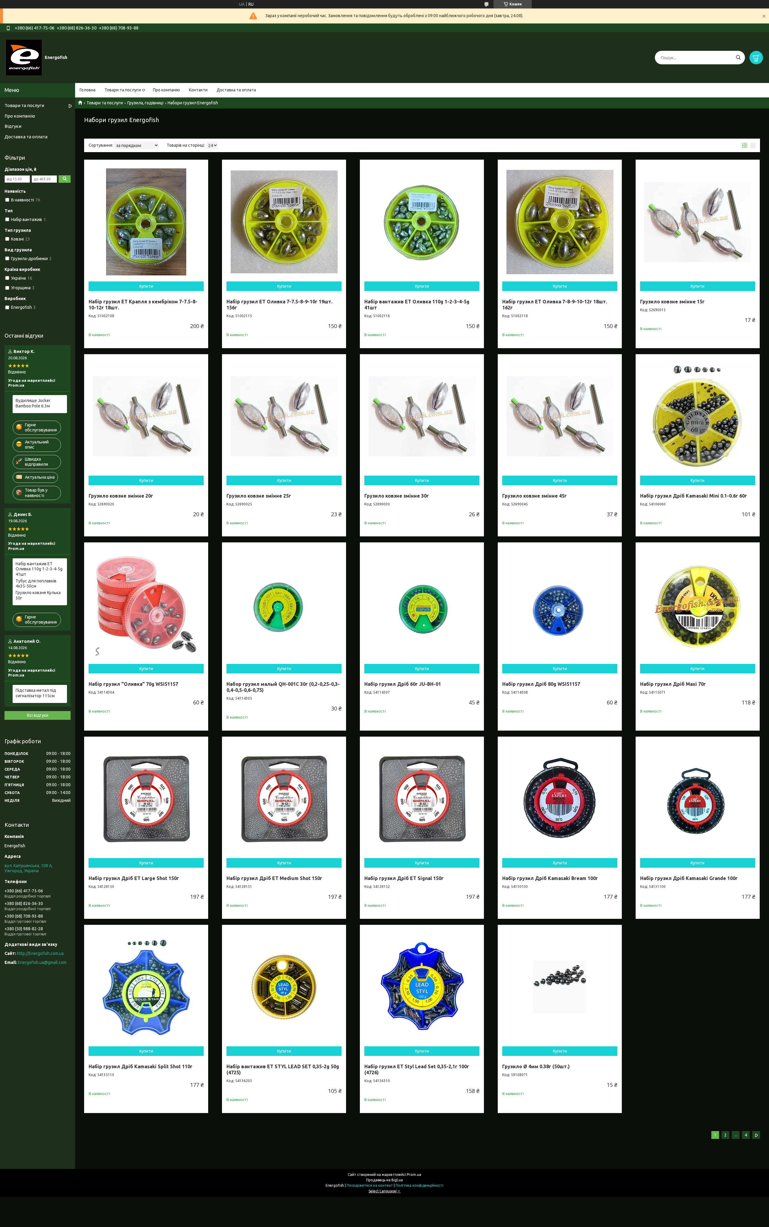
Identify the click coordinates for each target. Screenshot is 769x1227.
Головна (88, 89)
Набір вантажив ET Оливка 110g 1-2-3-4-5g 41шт (39, 569)
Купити (146, 286)
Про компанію (166, 89)
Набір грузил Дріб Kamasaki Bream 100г (550, 878)
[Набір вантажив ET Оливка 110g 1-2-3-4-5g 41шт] (422, 222)
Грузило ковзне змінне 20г (121, 495)
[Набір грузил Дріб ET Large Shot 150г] (146, 799)
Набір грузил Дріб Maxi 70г (673, 684)
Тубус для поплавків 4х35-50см (36, 583)
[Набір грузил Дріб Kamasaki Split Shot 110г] (146, 987)
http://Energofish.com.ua (40, 953)
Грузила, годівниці (145, 102)
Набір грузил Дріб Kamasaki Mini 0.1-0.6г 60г (693, 495)
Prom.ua (414, 1174)
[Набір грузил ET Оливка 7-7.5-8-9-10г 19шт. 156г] (284, 222)
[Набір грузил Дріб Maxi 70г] (698, 604)
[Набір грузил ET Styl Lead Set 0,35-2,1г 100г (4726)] (422, 987)
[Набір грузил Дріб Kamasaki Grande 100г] (698, 799)
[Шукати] (738, 57)
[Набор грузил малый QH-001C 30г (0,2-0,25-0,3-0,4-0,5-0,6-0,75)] (284, 604)
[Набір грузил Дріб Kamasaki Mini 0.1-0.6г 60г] (698, 416)
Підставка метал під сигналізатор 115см (36, 693)
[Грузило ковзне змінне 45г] (560, 416)
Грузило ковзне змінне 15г (672, 301)
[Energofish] (24, 57)
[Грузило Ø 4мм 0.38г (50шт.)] (560, 987)
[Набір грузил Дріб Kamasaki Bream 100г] (560, 799)
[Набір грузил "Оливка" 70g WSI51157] (146, 604)
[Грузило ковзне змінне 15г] (698, 222)
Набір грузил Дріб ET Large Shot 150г (134, 878)
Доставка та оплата (236, 89)
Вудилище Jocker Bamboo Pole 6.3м (33, 403)
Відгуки (13, 126)
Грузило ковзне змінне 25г (258, 495)
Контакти (198, 89)
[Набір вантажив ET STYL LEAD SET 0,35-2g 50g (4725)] (284, 987)
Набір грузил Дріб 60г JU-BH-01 (402, 684)
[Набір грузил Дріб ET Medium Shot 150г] (284, 799)
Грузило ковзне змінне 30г (396, 495)
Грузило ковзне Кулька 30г (38, 595)
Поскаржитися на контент (370, 1185)
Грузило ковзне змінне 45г (534, 495)
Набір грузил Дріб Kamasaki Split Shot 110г (141, 1066)
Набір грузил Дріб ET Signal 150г (404, 878)
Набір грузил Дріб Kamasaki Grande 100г (689, 878)
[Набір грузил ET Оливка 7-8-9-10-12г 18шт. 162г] (560, 222)
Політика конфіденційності (419, 1185)
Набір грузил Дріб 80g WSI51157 (541, 684)
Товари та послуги (123, 89)
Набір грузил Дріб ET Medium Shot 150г (274, 878)
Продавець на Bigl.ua (384, 1180)
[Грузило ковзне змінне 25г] (284, 416)
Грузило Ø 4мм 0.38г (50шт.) (536, 1066)
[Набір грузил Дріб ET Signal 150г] (422, 799)
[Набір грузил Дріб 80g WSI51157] (560, 604)
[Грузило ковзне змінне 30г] (422, 416)
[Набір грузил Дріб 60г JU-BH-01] (422, 604)
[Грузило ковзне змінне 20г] (146, 416)
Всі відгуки (37, 715)
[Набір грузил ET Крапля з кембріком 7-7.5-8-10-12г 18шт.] (146, 222)
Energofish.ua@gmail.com (42, 962)
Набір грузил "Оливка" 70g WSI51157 (133, 684)
